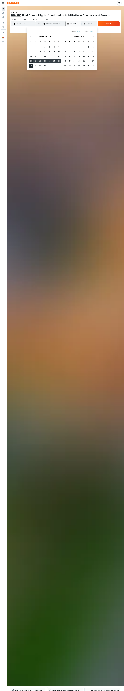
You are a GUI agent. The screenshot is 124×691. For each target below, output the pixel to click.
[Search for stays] (3, 13)
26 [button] (59, 61)
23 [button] (45, 61)
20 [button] (31, 61)
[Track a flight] (3, 27)
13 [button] (31, 56)
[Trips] (3, 32)
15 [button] (40, 56)
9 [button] (44, 52)
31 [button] (93, 66)
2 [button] (44, 47)
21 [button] (35, 61)
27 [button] (31, 66)
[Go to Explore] (3, 23)
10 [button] (49, 52)
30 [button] (45, 66)
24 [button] (49, 61)
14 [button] (35, 56)
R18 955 (16, 15)
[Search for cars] (3, 17)
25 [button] (54, 61)
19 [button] (59, 56)
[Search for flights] (3, 9)
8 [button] (40, 52)
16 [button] (45, 56)
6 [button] (74, 52)
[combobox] (15, 19)
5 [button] (58, 47)
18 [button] (54, 56)
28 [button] (35, 66)
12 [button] (59, 52)
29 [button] (40, 66)
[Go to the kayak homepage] (13, 3)
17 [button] (49, 56)
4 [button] (54, 47)
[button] (3, 3)
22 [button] (40, 61)
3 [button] (49, 47)
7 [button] (35, 52)
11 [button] (54, 52)
